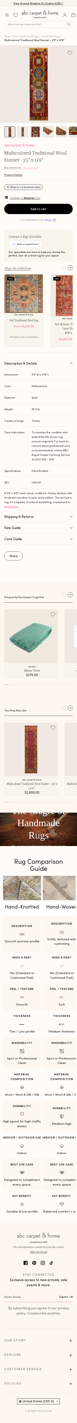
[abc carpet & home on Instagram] (43, 1262)
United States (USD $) (38, 1401)
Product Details (13, 174)
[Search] (69, 24)
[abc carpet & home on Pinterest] (34, 1262)
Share (14, 556)
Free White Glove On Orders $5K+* (38, 3)
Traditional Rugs (51, 36)
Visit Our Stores (38, 1251)
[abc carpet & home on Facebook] (26, 1262)
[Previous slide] (63, 267)
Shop (7, 36)
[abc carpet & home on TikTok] (51, 1262)
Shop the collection (17, 268)
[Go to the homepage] (40, 18)
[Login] (65, 15)
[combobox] (38, 24)
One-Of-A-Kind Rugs (25, 36)
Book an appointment (27, 244)
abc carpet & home (19, 145)
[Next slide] (70, 267)
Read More (11, 506)
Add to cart (38, 209)
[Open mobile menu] (7, 15)
